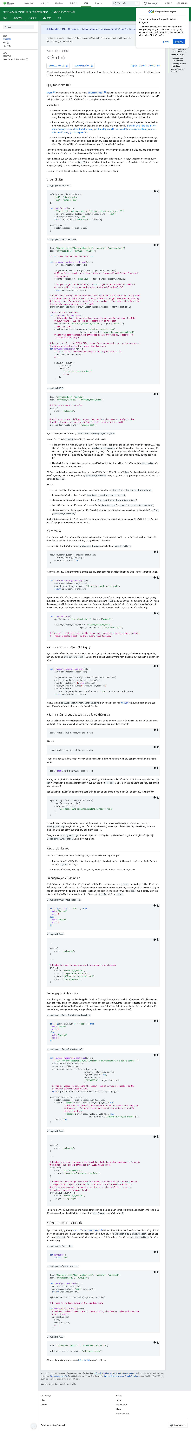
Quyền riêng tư (59, 1425)
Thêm (97, 3)
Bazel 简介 (29, 3)
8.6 (158, 65)
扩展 (86, 3)
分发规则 (32, 18)
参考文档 (73, 3)
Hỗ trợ (118, 1400)
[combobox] (126, 3)
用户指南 (59, 3)
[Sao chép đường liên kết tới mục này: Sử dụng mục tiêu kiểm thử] (82, 878)
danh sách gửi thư (116, 29)
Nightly (133, 65)
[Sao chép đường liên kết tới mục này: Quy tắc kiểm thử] (73, 85)
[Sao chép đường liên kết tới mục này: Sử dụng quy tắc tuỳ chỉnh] (80, 993)
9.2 (140, 65)
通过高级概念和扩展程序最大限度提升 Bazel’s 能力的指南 (39, 12)
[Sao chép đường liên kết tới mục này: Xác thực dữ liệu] (72, 848)
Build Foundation (54, 29)
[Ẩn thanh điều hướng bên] (33, 1426)
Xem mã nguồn (84, 65)
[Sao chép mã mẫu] (158, 191)
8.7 (153, 65)
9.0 (149, 65)
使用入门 (44, 3)
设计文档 (47, 18)
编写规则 (18, 18)
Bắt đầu (179, 42)
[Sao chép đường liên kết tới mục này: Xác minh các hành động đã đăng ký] (93, 647)
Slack (118, 1409)
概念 (5, 18)
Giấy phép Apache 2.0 (58, 1376)
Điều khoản (46, 1425)
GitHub (168, 3)
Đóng (166, 42)
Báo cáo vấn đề (58, 65)
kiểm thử (82, 1360)
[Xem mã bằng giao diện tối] (154, 191)
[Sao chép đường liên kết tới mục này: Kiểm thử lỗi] (64, 531)
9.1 (144, 65)
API (59, 18)
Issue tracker (121, 1404)
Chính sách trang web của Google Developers (122, 1376)
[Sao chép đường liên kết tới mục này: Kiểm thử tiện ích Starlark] (85, 1223)
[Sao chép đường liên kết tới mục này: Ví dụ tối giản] (65, 179)
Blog (43, 1400)
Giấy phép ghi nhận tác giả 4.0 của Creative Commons (115, 1373)
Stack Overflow (122, 1413)
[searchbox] (18, 27)
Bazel (49, 51)
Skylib (50, 92)
